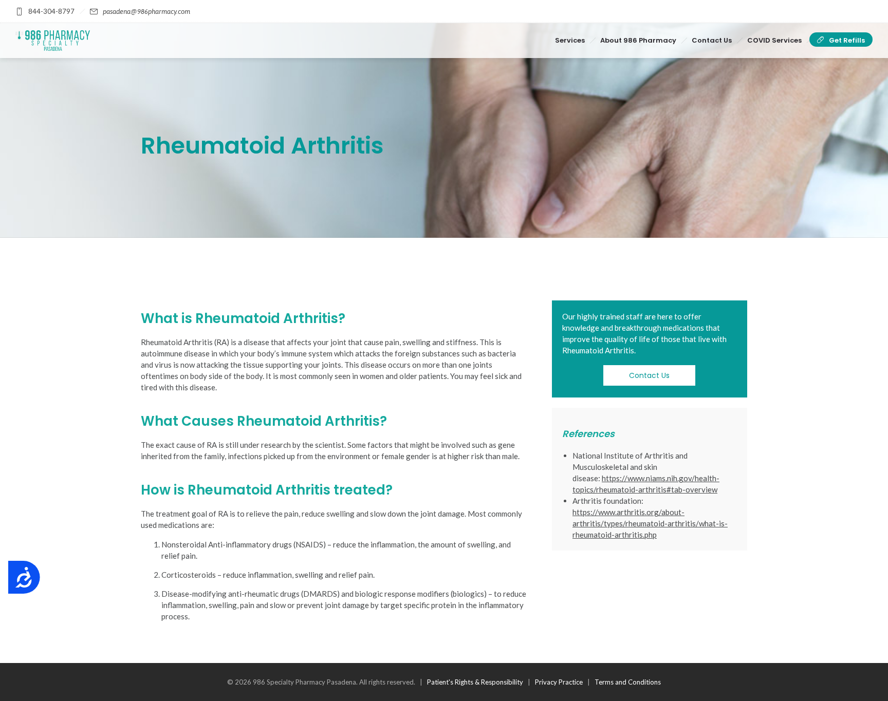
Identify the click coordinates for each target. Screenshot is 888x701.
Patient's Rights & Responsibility (475, 682)
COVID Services (774, 40)
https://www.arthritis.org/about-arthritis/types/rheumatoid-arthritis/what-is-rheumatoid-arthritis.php (650, 523)
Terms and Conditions (628, 682)
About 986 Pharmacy (638, 40)
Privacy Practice (559, 682)
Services (570, 40)
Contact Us (712, 40)
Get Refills (847, 40)
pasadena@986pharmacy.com (146, 11)
